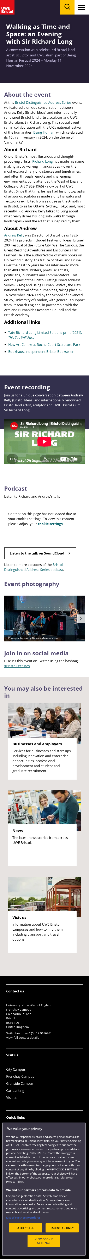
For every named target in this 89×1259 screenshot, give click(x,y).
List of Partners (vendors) (23, 1217)
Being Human (43, 132)
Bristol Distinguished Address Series (43, 102)
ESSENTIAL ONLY (62, 1228)
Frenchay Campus (20, 1076)
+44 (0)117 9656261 (38, 1033)
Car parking (15, 1090)
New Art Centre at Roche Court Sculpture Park (44, 344)
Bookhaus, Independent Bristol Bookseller (41, 351)
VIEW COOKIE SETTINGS (44, 1241)
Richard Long (42, 161)
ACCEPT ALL (25, 1228)
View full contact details (22, 1038)
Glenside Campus (20, 1083)
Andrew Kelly (14, 235)
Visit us (11, 1097)
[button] (81, 618)
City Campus (16, 1069)
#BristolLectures (17, 666)
